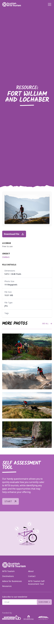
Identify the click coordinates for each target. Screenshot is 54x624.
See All (45, 323)
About (31, 571)
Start (8, 501)
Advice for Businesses (12, 581)
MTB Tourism (8, 571)
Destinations (8, 576)
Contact (31, 576)
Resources (7, 586)
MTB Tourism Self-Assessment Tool (36, 582)
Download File (11, 234)
